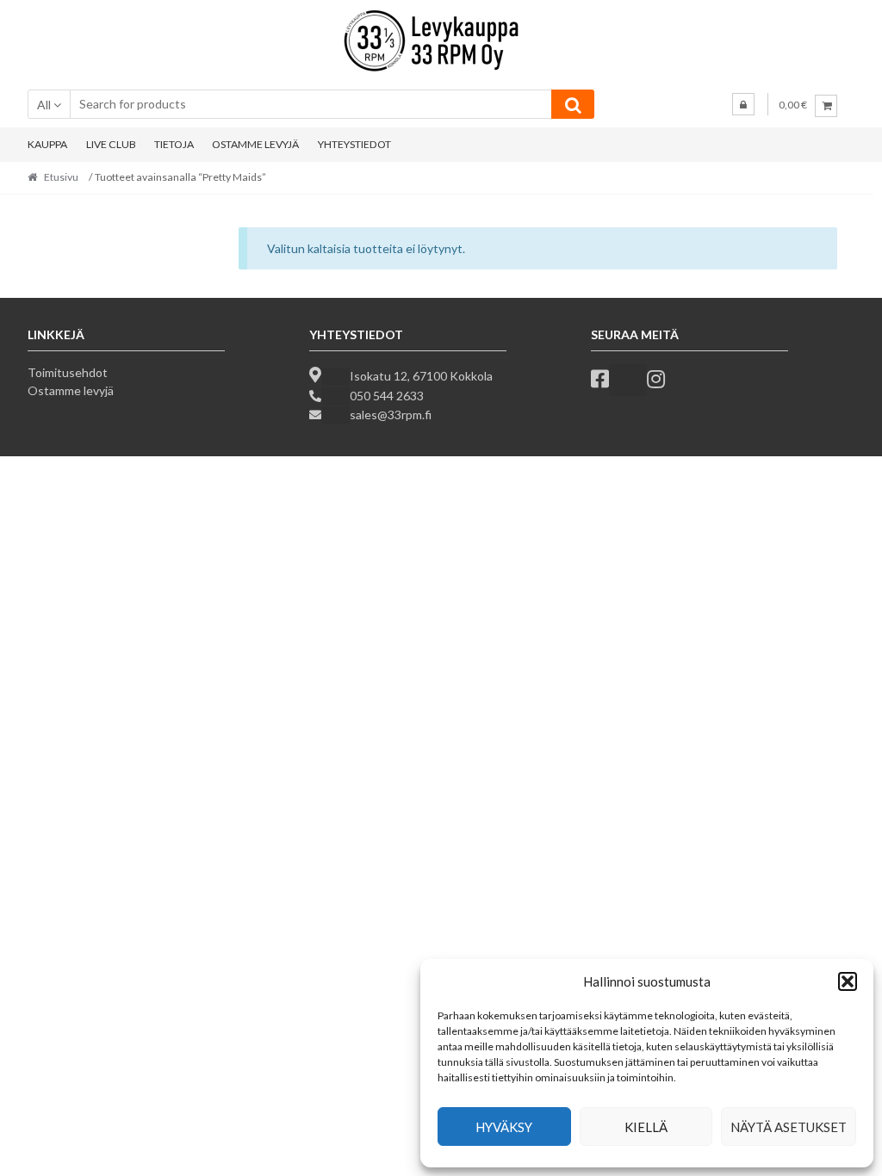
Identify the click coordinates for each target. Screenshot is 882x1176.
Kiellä (646, 1127)
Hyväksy (503, 1127)
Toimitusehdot (68, 372)
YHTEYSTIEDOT (354, 144)
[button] (847, 981)
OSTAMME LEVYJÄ (255, 144)
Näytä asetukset (788, 1127)
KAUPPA (47, 144)
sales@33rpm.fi (391, 414)
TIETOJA (174, 144)
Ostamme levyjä (71, 390)
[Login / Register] (743, 104)
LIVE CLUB (111, 144)
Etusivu (61, 176)
